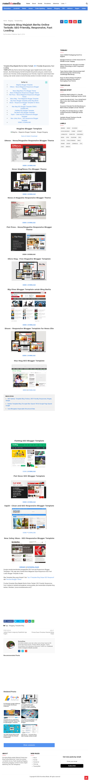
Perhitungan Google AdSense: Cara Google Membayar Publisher (12, 705)
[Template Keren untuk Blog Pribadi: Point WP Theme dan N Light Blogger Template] (12, 713)
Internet (79, 131)
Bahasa (49, 8)
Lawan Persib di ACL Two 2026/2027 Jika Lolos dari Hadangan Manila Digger (73, 101)
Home (28, 3)
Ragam (77, 8)
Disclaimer (47, 3)
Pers (79, 137)
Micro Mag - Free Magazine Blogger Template (24, 99)
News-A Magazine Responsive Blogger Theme (24, 93)
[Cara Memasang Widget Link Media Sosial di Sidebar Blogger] (29, 713)
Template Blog (19, 625)
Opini (67, 137)
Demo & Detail (25, 136)
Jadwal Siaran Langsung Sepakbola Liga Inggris (15, 632)
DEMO (25, 165)
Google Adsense (65, 131)
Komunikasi (7, 8)
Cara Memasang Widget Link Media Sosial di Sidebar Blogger (29, 721)
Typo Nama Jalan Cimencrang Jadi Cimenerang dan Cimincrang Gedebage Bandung (72, 72)
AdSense (70, 8)
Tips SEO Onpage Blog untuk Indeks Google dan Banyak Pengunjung (11, 736)
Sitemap (35, 764)
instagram (25, 648)
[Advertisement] (45, 16)
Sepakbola (75, 143)
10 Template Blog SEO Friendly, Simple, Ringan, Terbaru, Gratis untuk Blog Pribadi (28, 706)
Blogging (57, 8)
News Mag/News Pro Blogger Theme (24, 91)
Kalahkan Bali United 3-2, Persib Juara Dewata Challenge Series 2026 (73, 95)
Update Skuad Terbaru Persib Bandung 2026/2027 (70, 118)
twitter (20, 648)
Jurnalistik (16, 8)
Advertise (56, 3)
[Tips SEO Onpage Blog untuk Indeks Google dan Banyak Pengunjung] (12, 728)
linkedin (30, 648)
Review (68, 143)
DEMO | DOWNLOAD (24, 122)
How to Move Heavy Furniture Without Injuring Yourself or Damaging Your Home (70, 79)
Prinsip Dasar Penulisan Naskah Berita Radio (43, 633)
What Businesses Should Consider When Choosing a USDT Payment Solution (72, 66)
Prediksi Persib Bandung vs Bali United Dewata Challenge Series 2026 (71, 112)
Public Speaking (40, 8)
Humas (31, 8)
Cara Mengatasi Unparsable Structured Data (21, 409)
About (34, 3)
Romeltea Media (44, 776)
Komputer (72, 134)
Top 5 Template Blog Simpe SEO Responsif (40, 577)
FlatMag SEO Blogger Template (24, 110)
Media (24, 8)
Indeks (84, 8)
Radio (79, 140)
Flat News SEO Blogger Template (24, 112)
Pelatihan (73, 137)
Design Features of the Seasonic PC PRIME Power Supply (73, 60)
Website (68, 146)
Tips (81, 143)
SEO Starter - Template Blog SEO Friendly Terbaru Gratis (29, 735)
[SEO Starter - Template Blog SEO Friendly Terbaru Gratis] (29, 728)
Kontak (40, 3)
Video (62, 146)
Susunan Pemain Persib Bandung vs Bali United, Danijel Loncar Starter (73, 106)
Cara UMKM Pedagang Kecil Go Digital (71, 55)
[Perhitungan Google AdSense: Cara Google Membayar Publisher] (12, 698)
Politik (63, 140)
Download (34, 136)
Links (62, 3)
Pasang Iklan (36, 766)
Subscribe (72, 766)
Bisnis (68, 128)
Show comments (29, 745)
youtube (35, 648)
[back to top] (86, 778)
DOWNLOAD (32, 165)
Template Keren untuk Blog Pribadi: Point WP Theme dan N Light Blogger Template (12, 721)
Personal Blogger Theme (13, 579)
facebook (50, 646)
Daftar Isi (24, 82)
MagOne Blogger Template (24, 85)
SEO (63, 8)
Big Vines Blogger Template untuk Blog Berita (24, 101)
